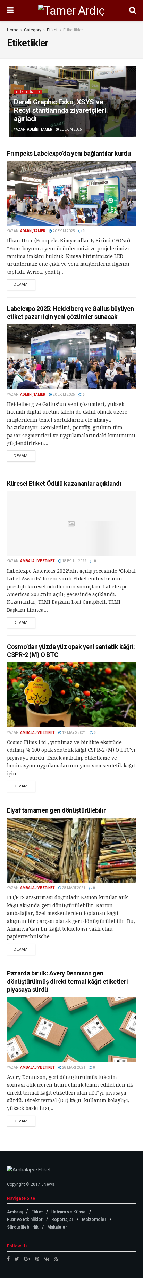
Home (12, 30)
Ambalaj (15, 1211)
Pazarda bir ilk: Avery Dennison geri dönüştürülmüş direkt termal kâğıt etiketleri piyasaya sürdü (67, 981)
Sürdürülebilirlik (23, 1227)
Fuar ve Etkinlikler (25, 1219)
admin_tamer (39, 129)
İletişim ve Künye (68, 1211)
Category (32, 30)
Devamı (21, 284)
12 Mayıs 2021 (73, 733)
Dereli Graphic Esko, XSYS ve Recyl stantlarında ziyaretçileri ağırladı (60, 110)
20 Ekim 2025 (70, 129)
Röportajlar (62, 1219)
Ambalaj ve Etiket (37, 561)
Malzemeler (94, 1219)
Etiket (52, 30)
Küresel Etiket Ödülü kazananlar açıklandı (64, 483)
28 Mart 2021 (73, 888)
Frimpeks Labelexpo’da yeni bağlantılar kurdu (69, 153)
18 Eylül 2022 (73, 561)
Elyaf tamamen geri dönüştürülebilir (56, 810)
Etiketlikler (73, 30)
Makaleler (57, 1227)
